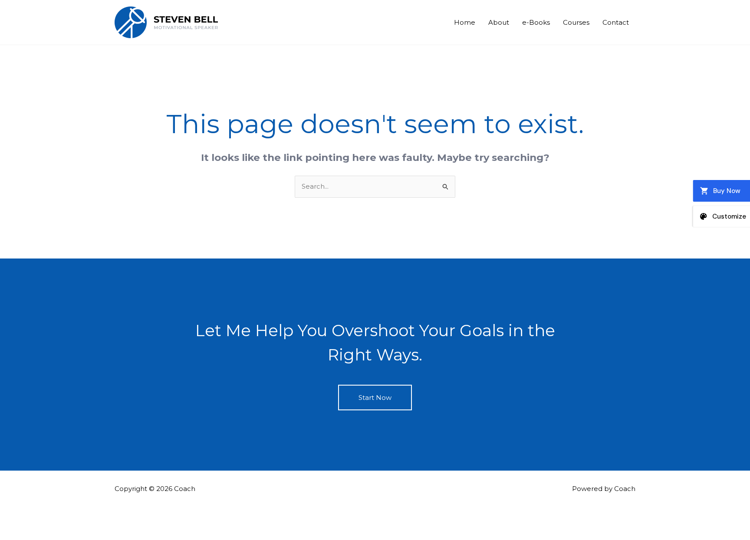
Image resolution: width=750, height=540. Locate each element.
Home (464, 22)
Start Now (375, 397)
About (498, 22)
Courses (576, 22)
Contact (615, 22)
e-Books (536, 22)
